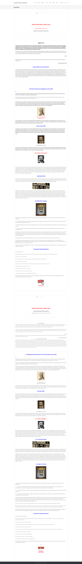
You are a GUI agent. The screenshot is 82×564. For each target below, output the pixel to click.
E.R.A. (50, 2)
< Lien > (41, 544)
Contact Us (61, 2)
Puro (46, 562)
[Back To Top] (79, 562)
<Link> (41, 279)
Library (57, 2)
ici (26, 388)
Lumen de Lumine (39, 562)
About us (38, 2)
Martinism (42, 2)
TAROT (47, 2)
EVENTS (53, 2)
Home (35, 2)
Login (65, 2)
